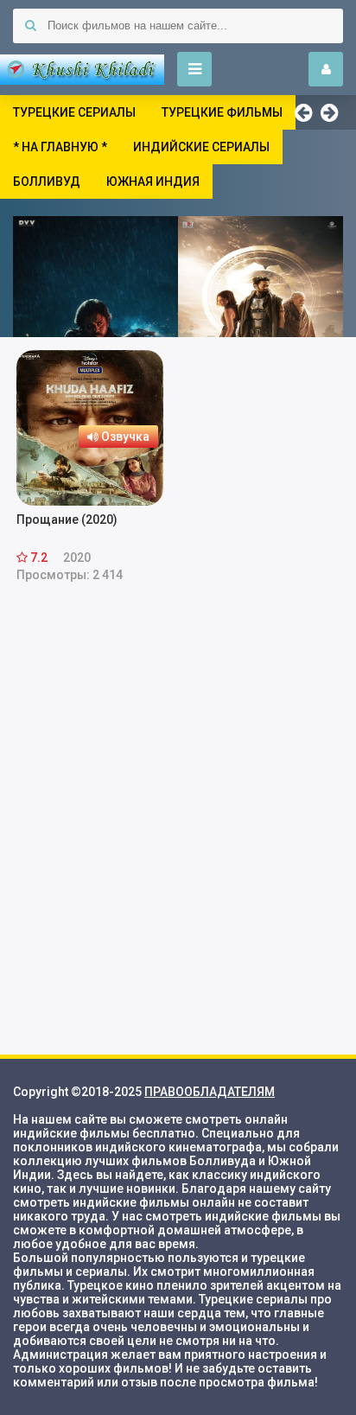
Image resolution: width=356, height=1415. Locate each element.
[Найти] (30, 26)
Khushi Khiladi (82, 69)
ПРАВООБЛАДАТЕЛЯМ (209, 1092)
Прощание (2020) (67, 519)
